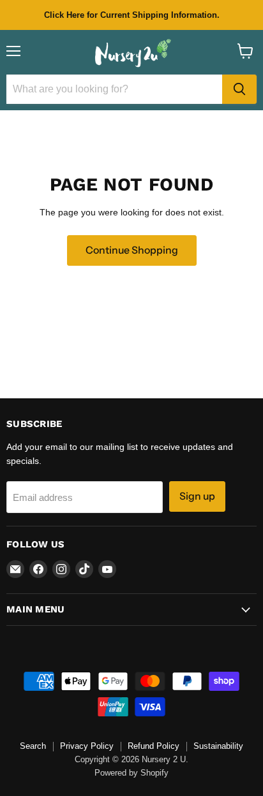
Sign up (197, 496)
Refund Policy (153, 746)
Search (33, 746)
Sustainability (218, 746)
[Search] (239, 89)
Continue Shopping (132, 250)
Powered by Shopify (131, 773)
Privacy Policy (87, 746)
